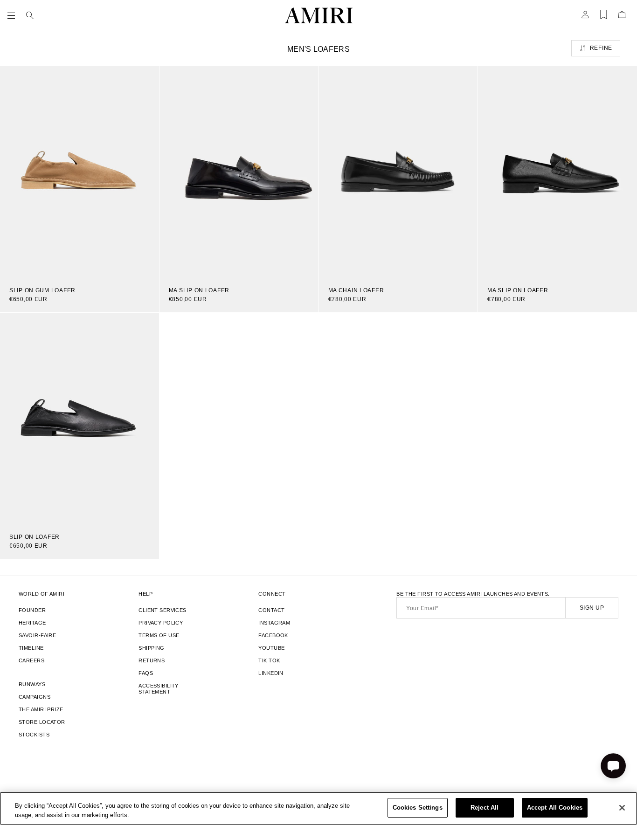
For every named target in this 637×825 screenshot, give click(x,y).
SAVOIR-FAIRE (37, 635)
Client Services (162, 610)
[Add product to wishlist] (145, 79)
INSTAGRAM (274, 623)
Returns (151, 660)
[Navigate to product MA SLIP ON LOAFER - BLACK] (238, 171)
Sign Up (592, 608)
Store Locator (42, 722)
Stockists (34, 734)
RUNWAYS (32, 684)
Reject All (485, 807)
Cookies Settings (418, 807)
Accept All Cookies (554, 807)
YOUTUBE (271, 648)
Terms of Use (158, 635)
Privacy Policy (160, 623)
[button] (13, 15)
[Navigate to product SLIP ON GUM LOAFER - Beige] (79, 171)
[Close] (622, 808)
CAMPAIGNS (34, 697)
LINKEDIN (271, 673)
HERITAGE (32, 623)
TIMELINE (31, 648)
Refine (601, 48)
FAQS (145, 673)
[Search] (30, 15)
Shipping (151, 648)
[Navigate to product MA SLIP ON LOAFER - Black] (557, 172)
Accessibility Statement (158, 688)
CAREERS (31, 660)
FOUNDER (32, 610)
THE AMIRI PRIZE (41, 709)
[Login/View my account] (585, 17)
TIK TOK (269, 660)
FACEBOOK (273, 635)
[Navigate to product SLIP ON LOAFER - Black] (79, 418)
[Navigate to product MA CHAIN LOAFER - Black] (398, 172)
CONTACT (271, 610)
